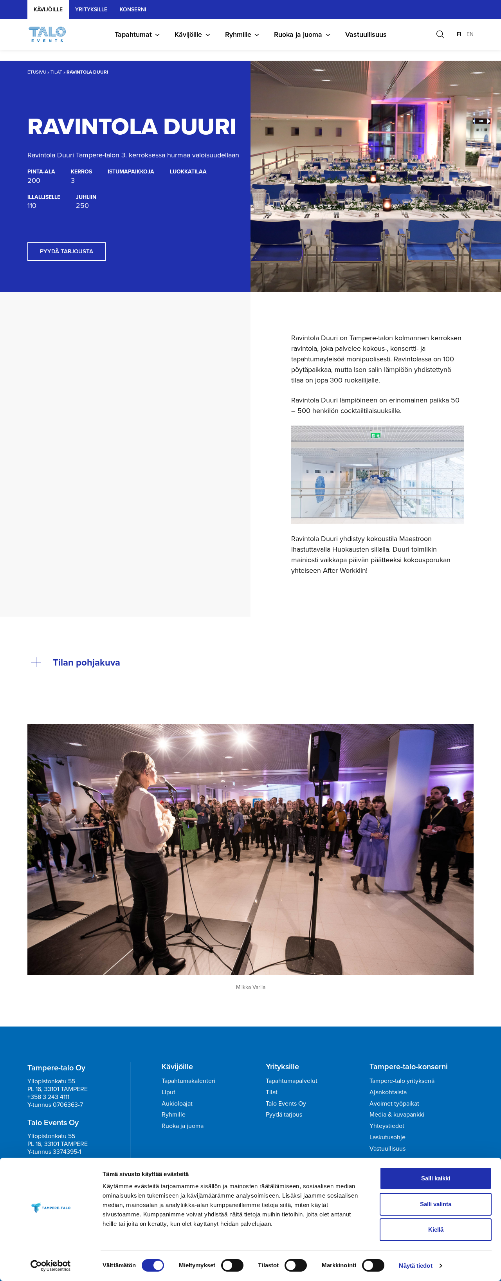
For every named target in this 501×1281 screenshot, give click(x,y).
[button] (440, 34)
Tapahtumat (133, 34)
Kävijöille (48, 9)
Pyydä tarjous (284, 1114)
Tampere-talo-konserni (408, 1066)
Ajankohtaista (388, 1092)
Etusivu (36, 72)
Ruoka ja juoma (298, 34)
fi (459, 34)
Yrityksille (282, 1066)
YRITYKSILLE (91, 9)
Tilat (56, 72)
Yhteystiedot (386, 1125)
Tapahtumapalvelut (291, 1080)
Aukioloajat (177, 1103)
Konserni (133, 9)
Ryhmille (238, 34)
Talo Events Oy (286, 1103)
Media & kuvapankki (396, 1114)
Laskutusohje (387, 1137)
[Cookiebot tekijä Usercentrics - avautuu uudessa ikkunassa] (50, 1266)
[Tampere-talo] (51, 34)
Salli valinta (435, 1204)
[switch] (232, 1265)
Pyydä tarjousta (66, 251)
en (470, 34)
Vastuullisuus (366, 34)
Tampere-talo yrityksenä (401, 1080)
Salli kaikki (435, 1178)
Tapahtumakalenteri (188, 1080)
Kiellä (435, 1229)
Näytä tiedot (415, 1265)
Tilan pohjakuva (86, 662)
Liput (168, 1092)
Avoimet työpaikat (394, 1103)
